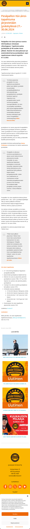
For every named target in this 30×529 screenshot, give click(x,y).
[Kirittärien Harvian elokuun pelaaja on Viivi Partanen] (15, 424)
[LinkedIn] (20, 487)
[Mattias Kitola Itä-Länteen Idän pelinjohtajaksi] (15, 345)
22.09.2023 (9, 33)
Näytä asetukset (15, 523)
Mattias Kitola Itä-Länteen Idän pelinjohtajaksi (15, 357)
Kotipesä (5, 10)
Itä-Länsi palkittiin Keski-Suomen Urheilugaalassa (15, 383)
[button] (27, 496)
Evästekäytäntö (9, 526)
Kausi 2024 (8, 328)
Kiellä (15, 518)
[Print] (5, 37)
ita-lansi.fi (9, 308)
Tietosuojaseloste (19, 526)
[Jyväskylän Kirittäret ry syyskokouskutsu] (15, 398)
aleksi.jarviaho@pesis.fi (19, 317)
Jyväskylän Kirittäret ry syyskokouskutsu (15, 410)
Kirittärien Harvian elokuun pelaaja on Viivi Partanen (15, 437)
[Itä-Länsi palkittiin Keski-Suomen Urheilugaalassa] (15, 371)
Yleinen (21, 33)
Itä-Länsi (3, 328)
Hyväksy (15, 514)
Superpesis (11, 10)
